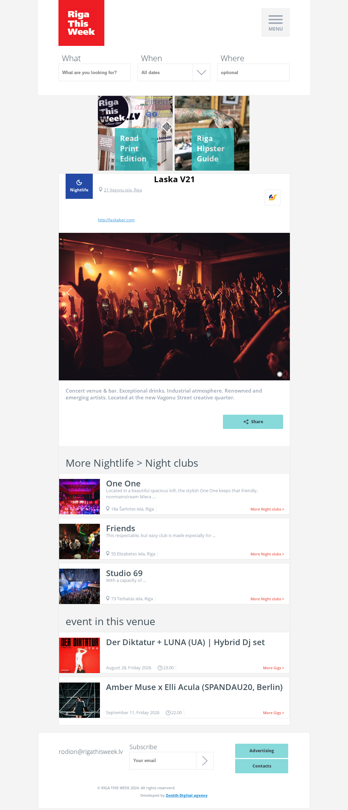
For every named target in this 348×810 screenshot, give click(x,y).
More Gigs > (273, 667)
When (151, 58)
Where (232, 58)
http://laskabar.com (116, 220)
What (71, 58)
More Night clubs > (267, 509)
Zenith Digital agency (187, 795)
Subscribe (143, 747)
